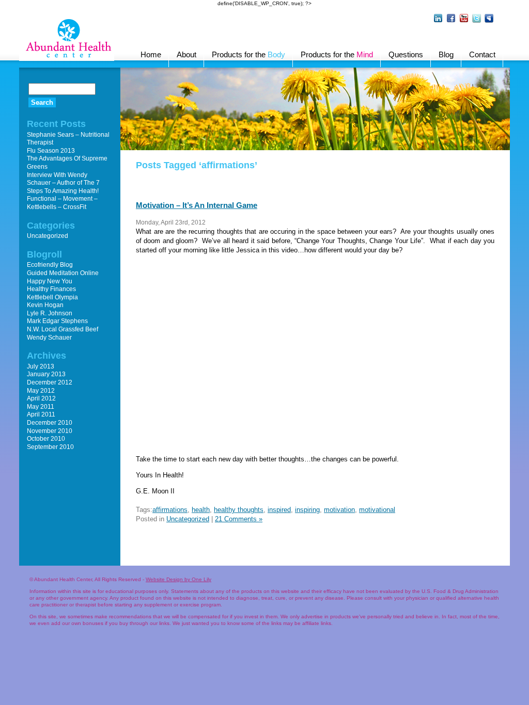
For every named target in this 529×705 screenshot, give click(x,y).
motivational (377, 510)
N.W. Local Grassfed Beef (62, 329)
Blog (446, 54)
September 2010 (50, 447)
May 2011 (40, 406)
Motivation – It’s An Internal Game (196, 205)
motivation (339, 510)
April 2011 (41, 414)
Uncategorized (187, 519)
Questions (405, 54)
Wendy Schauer (49, 337)
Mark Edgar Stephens (57, 321)
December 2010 (49, 422)
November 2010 (49, 431)
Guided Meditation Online (63, 273)
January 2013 (46, 374)
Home (151, 54)
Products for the (248, 54)
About (186, 54)
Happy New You (49, 281)
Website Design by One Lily (178, 579)
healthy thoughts (238, 510)
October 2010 (46, 438)
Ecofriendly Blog (50, 264)
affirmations (170, 510)
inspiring (307, 510)
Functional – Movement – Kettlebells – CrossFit (62, 203)
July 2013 (40, 366)
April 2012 (41, 398)
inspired (279, 510)
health (201, 510)
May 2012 (41, 390)
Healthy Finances (51, 289)
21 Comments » (238, 519)
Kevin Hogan (45, 305)
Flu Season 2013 (51, 150)
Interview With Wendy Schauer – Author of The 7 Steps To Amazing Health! (63, 183)
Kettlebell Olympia (52, 297)
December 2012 (49, 382)
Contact (482, 54)
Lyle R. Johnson (49, 313)
